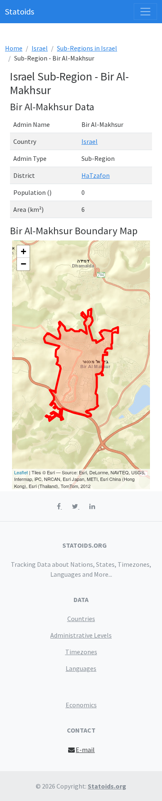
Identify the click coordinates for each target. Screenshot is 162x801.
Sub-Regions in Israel (87, 48)
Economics (81, 705)
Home (13, 48)
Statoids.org (107, 786)
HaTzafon (95, 175)
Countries (81, 618)
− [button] (23, 264)
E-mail (85, 749)
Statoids (19, 11)
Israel (40, 48)
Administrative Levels (81, 635)
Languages (81, 668)
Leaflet (21, 472)
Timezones (81, 652)
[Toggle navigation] (145, 11)
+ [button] (23, 251)
